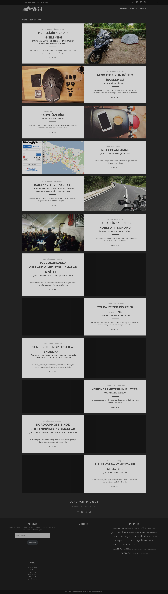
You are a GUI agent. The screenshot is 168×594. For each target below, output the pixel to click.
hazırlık (121, 532)
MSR (148, 537)
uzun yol (118, 548)
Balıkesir (127, 528)
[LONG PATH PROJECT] (32, 10)
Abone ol (32, 542)
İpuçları (35, 2)
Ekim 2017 (32, 572)
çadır (146, 553)
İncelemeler (45, 2)
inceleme (128, 532)
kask (112, 536)
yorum (134, 553)
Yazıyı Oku (53, 57)
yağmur (150, 549)
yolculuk (125, 552)
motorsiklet (139, 536)
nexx (151, 536)
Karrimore (154, 532)
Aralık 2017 (32, 567)
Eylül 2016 (32, 579)
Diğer (121, 219)
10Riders (115, 528)
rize (154, 540)
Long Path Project (84, 501)
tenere (136, 545)
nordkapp (117, 540)
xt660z (128, 549)
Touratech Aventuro (148, 545)
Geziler (28, 2)
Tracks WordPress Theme (75, 592)
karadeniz (149, 532)
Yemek (154, 549)
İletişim (143, 8)
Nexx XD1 (155, 536)
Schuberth (119, 545)
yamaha (133, 549)
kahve (137, 532)
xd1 (124, 549)
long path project (122, 536)
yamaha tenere (142, 549)
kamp (143, 532)
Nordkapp (59, 343)
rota (113, 544)
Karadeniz (59, 181)
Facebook (83, 524)
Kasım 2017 (32, 570)
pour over (128, 540)
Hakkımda (134, 8)
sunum (132, 545)
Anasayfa (124, 8)
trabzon (155, 545)
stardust (126, 544)
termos (141, 545)
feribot (153, 528)
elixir (150, 528)
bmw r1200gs (141, 528)
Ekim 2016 (32, 577)
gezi (113, 532)
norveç (124, 540)
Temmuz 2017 (32, 574)
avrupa (121, 528)
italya (134, 532)
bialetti (131, 528)
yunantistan (141, 553)
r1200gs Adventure (142, 540)
